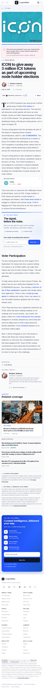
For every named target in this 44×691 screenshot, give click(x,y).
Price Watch (9, 60)
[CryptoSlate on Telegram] (19, 587)
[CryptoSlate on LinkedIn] (25, 587)
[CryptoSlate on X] (4, 587)
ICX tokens (27, 106)
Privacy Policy (15, 661)
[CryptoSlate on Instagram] (30, 587)
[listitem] (7, 365)
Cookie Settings (15, 686)
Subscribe (22, 560)
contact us (32, 55)
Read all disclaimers (23, 678)
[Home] (2, 8)
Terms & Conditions (29, 684)
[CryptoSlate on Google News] (9, 587)
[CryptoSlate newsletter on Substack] (14, 587)
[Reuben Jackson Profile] (4, 84)
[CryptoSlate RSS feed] (35, 587)
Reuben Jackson (16, 83)
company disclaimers (20, 506)
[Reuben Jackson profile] (4, 376)
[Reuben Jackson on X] (9, 387)
